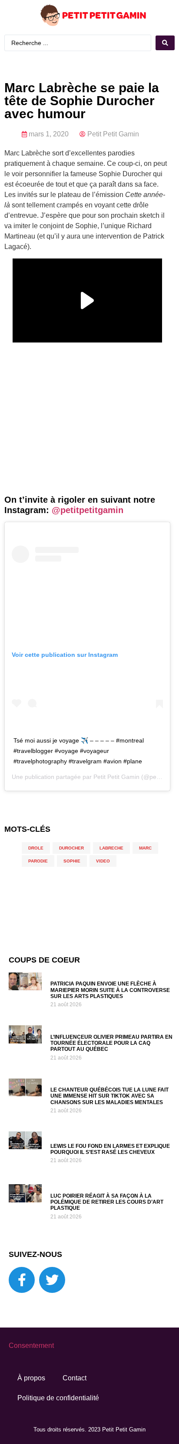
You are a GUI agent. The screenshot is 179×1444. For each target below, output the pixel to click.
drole (35, 848)
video (103, 861)
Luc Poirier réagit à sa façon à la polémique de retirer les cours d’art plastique (106, 1202)
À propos (31, 1378)
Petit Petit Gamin (116, 776)
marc (145, 848)
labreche (111, 848)
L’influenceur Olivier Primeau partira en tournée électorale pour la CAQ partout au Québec (111, 1043)
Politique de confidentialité (58, 1398)
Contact (74, 1378)
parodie (38, 861)
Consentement (31, 1345)
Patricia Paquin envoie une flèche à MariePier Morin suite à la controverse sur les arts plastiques (110, 990)
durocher (71, 848)
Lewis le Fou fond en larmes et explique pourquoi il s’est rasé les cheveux (110, 1149)
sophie (71, 861)
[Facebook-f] (22, 1280)
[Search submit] (165, 43)
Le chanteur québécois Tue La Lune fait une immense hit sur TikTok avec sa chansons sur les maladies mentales (109, 1096)
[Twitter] (52, 1280)
